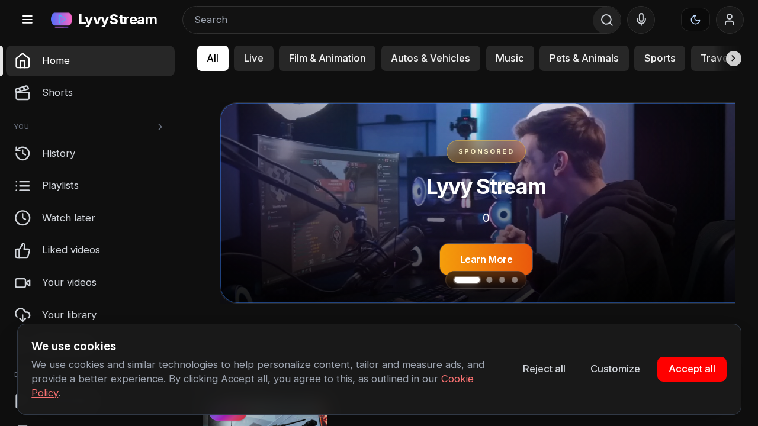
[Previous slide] (249, 203)
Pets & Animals (584, 58)
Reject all (544, 369)
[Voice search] (641, 20)
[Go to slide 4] (515, 280)
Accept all (692, 369)
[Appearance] (696, 19)
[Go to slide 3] (502, 280)
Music (510, 58)
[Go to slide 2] (479, 280)
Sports (660, 58)
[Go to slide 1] (457, 280)
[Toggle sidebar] (27, 20)
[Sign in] (730, 20)
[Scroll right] (727, 58)
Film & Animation (327, 58)
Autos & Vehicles (430, 58)
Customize (615, 369)
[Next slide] (722, 203)
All (213, 58)
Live (254, 58)
